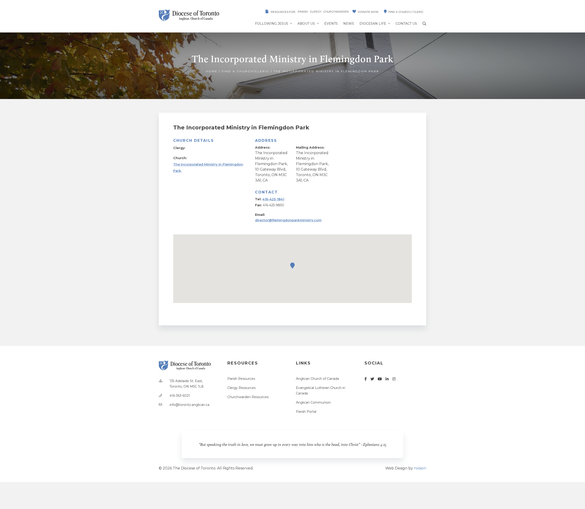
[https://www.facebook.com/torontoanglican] (365, 379)
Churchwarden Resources (248, 397)
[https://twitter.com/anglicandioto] (372, 379)
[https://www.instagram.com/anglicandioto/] (394, 379)
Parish (303, 11)
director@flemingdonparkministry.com (288, 220)
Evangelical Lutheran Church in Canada (320, 390)
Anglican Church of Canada (317, 379)
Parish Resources (241, 379)
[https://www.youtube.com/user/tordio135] (380, 379)
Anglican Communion (313, 402)
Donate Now (368, 11)
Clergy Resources (241, 388)
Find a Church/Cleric (245, 71)
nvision (420, 468)
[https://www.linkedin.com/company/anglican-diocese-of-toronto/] (387, 379)
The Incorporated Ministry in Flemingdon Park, (208, 167)
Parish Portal (306, 412)
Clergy (315, 11)
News (348, 23)
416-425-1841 (273, 199)
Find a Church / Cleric (405, 11)
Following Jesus (271, 23)
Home (212, 71)
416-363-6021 (180, 396)
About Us (306, 23)
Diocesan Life (372, 23)
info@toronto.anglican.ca (189, 405)
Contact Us (406, 23)
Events (331, 23)
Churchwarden (336, 11)
